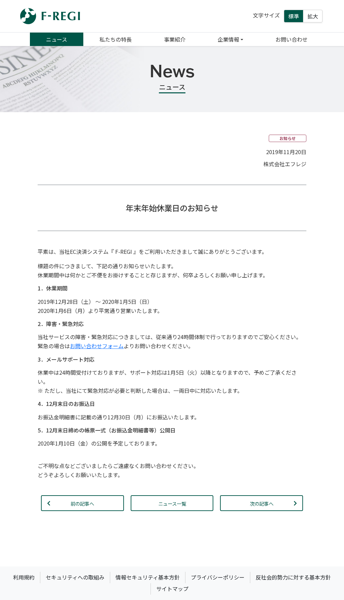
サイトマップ (172, 589)
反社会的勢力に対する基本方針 (293, 577)
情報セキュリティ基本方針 (148, 577)
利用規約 (24, 577)
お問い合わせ (291, 39)
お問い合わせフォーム (97, 346)
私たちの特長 (115, 39)
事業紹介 (174, 39)
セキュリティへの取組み (75, 577)
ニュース (56, 39)
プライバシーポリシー (218, 577)
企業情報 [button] (228, 39)
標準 (293, 16)
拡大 (312, 16)
